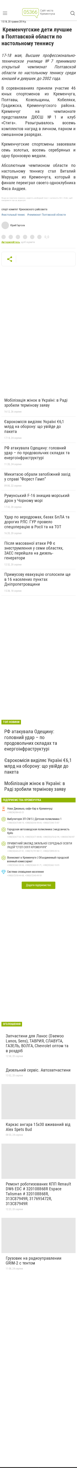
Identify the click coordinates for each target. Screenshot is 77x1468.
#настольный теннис (13, 214)
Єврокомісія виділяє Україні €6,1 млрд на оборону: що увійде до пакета (34, 426)
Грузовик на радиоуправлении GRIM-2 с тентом (33, 1261)
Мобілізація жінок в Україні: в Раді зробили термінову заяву (36, 403)
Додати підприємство (38, 885)
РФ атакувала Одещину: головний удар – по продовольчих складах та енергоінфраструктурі (37, 452)
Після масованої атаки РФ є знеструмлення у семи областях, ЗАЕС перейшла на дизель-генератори (33, 551)
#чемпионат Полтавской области (46, 214)
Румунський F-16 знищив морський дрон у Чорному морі (36, 498)
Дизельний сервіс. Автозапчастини (38, 1070)
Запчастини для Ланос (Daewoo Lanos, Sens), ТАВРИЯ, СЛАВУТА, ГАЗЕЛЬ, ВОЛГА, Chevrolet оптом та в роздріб (37, 1043)
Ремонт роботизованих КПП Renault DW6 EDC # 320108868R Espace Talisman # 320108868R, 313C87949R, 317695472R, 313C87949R (38, 1194)
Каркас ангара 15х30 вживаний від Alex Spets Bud (38, 1127)
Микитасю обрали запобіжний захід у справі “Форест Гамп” (37, 477)
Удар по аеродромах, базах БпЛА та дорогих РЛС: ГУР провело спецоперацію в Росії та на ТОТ (36, 521)
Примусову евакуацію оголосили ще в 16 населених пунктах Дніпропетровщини (37, 579)
